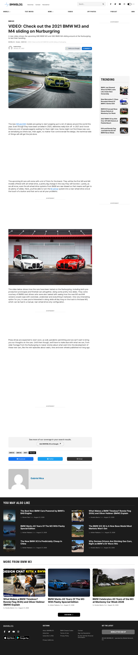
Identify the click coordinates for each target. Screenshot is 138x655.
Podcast (114, 12)
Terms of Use (64, 633)
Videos (70, 12)
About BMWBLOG (48, 630)
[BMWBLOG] (19, 626)
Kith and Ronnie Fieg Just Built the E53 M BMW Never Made (108, 130)
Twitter (51, 459)
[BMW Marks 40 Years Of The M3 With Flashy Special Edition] (9, 526)
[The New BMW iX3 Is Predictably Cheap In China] (9, 541)
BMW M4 (19, 452)
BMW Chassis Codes (66, 630)
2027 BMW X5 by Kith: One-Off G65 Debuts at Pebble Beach (109, 121)
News (50, 12)
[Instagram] (124, 4)
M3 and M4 (21, 124)
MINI (133, 12)
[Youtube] (120, 4)
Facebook (21, 459)
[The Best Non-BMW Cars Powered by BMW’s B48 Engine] (9, 511)
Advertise (30, 4)
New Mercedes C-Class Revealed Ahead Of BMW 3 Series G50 (109, 101)
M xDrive (54, 189)
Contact (37, 4)
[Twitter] (115, 4)
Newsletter (46, 4)
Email (80, 459)
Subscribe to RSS (48, 636)
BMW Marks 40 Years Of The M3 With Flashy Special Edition (66, 600)
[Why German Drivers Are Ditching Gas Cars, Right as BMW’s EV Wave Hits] (78, 541)
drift (25, 452)
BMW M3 (11, 21)
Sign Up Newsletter (84, 633)
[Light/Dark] (129, 4)
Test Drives (29, 12)
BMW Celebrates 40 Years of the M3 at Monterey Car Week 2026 (113, 600)
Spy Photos (91, 12)
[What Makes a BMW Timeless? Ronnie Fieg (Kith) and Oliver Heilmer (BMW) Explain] (78, 511)
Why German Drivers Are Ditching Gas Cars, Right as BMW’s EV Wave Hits (110, 542)
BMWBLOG (11, 42)
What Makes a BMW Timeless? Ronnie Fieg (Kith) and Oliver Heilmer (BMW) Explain (110, 512)
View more (68, 615)
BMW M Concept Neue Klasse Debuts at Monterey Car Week (109, 111)
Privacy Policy (64, 636)
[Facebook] (111, 4)
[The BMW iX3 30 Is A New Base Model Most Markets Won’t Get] (78, 526)
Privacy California (48, 640)
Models (6, 12)
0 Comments (87, 48)
